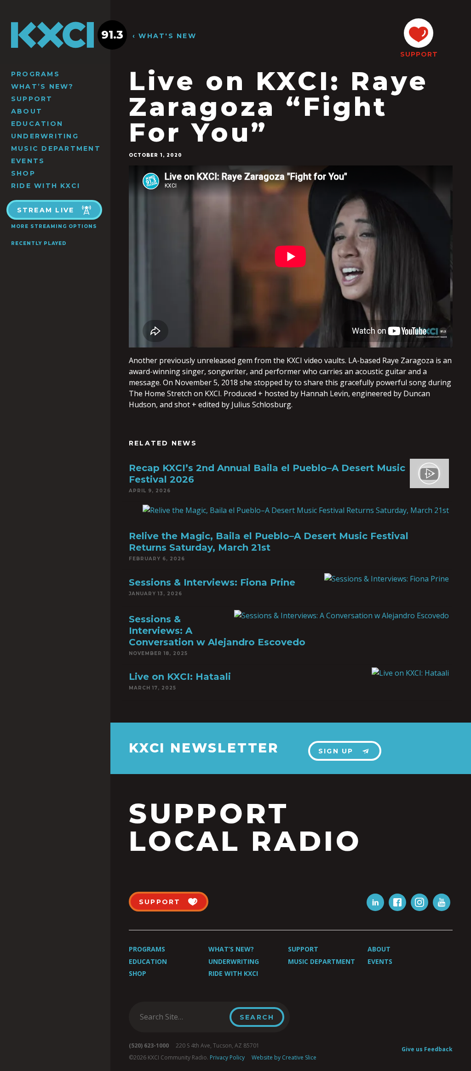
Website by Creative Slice (284, 1057)
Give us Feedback (427, 1049)
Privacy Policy (227, 1057)
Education (37, 124)
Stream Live (46, 210)
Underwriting (45, 136)
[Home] (55, 35)
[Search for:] (182, 1017)
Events (28, 161)
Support (32, 99)
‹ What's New (164, 36)
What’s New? (42, 86)
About (26, 111)
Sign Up (336, 751)
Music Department (56, 148)
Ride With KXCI (45, 186)
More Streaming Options (54, 226)
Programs (35, 74)
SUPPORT (418, 54)
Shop (23, 173)
